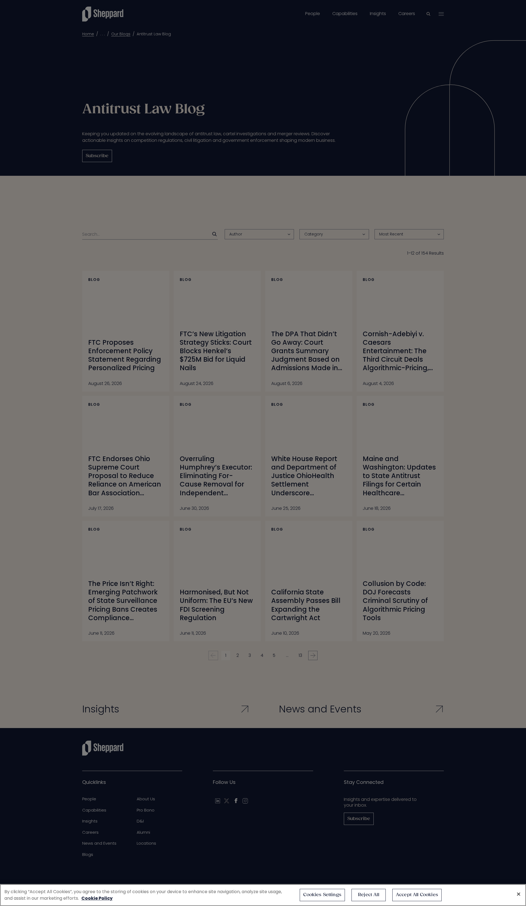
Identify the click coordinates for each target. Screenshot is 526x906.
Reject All (368, 895)
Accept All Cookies (417, 895)
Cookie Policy (97, 898)
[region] (263, 895)
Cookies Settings (322, 895)
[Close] (519, 894)
